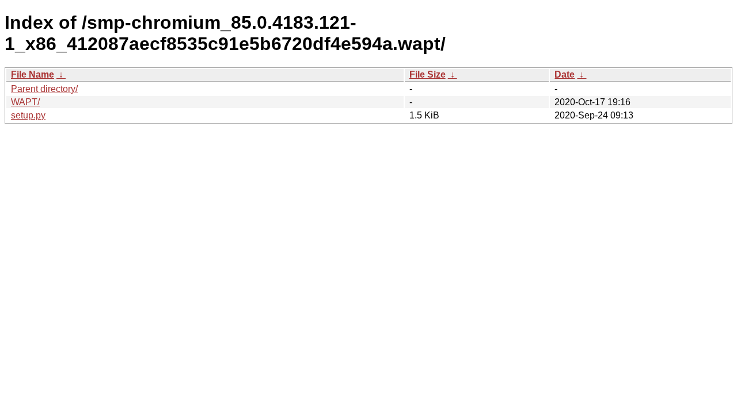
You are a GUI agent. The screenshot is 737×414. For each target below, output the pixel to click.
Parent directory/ (44, 89)
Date (564, 74)
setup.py (28, 115)
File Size (427, 74)
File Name (32, 74)
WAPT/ (25, 102)
